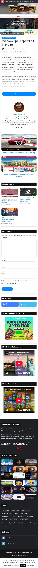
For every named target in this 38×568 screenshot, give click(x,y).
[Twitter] (19, 128)
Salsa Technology (7, 523)
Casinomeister (15, 510)
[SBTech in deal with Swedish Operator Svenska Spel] (9, 212)
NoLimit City (21, 516)
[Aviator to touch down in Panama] (19, 497)
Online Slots (30, 516)
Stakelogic (33, 523)
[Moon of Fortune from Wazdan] (19, 483)
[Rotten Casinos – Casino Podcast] (31, 462)
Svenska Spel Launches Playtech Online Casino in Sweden (9, 200)
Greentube (5, 513)
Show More (18, 94)
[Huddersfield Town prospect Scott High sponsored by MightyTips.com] (7, 462)
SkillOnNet (17, 523)
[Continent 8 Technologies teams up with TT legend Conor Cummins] (31, 497)
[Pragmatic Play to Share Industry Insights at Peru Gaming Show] (31, 490)
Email (3, 267)
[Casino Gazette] (22, 9)
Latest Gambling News (9, 37)
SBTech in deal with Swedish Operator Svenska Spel (7, 219)
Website (3, 274)
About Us (14, 555)
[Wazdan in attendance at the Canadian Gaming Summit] (19, 490)
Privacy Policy (22, 555)
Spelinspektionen (7, 69)
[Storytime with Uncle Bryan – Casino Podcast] (7, 469)
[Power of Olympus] (7, 497)
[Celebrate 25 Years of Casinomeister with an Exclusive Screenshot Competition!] (7, 475)
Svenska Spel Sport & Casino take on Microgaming (27, 199)
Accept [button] (23, 565)
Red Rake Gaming (24, 519)
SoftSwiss (24, 523)
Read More (30, 565)
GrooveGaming (14, 513)
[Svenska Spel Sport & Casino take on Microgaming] (28, 192)
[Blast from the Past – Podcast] (19, 469)
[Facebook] (17, 128)
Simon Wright (7, 49)
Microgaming (5, 516)
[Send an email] (13, 49)
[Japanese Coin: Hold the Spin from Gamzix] (31, 483)
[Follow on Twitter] (12, 49)
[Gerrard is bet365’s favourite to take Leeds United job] (7, 482)
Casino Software (26, 510)
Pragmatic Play (13, 519)
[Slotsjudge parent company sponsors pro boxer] (19, 462)
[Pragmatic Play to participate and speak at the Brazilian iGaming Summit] (31, 475)
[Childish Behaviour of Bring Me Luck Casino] (31, 469)
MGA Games (24, 513)
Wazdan (4, 526)
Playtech (4, 519)
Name (3, 260)
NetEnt (13, 516)
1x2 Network (5, 510)
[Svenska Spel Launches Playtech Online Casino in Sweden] (9, 192)
